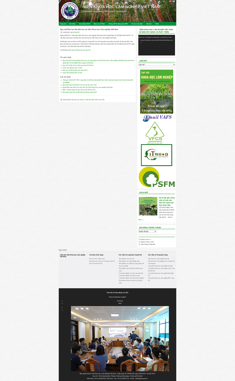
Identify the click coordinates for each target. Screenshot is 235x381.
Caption (123, 297)
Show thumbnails (114, 297)
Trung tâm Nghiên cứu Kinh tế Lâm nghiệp (131, 278)
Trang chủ (63, 24)
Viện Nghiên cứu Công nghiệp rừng (129, 261)
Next (120, 303)
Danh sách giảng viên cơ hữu (72, 68)
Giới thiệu (72, 24)
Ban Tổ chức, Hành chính (97, 258)
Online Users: (145, 239)
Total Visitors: (145, 244)
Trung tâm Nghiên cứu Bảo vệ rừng (129, 275)
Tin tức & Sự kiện (137, 24)
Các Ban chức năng (96, 255)
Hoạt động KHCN (84, 24)
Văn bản (149, 24)
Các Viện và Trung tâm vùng (158, 255)
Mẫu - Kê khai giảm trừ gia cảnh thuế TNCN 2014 (79, 90)
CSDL (157, 24)
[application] (156, 45)
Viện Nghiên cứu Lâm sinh (126, 258)
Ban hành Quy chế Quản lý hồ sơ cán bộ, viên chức (80, 85)
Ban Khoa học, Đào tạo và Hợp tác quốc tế (102, 261)
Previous (120, 301)
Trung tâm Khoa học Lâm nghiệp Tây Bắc (160, 266)
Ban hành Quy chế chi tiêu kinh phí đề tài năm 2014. (80, 92)
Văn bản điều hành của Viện (95, 100)
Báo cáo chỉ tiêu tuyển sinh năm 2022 (75, 70)
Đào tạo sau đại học (78, 100)
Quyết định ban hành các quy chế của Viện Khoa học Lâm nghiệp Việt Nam (88, 87)
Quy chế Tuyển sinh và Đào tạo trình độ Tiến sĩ (78, 65)
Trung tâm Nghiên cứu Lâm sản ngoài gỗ (131, 273)
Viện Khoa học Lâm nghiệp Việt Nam (121, 7)
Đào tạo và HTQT (99, 24)
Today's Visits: (145, 242)
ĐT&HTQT (76, 32)
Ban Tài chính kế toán (95, 263)
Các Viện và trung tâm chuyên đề (130, 255)
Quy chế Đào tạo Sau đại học (81, 50)
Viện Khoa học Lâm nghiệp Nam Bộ (158, 258)
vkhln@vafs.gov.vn (141, 378)
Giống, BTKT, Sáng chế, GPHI (118, 24)
